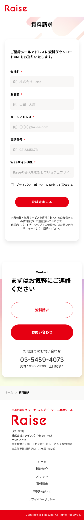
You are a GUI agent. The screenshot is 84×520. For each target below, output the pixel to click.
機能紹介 (42, 469)
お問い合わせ (42, 332)
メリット (42, 476)
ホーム (9, 392)
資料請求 (42, 310)
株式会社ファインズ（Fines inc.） (32, 435)
